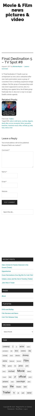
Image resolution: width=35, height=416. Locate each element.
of (15, 377)
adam (28, 346)
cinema (23, 351)
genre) (10, 366)
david (3, 123)
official (22, 376)
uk (18, 393)
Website (4, 191)
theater (18, 387)
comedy (5, 355)
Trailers (11, 119)
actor (22, 346)
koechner (4, 125)
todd (31, 125)
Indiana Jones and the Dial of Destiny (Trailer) (17, 279)
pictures (5, 382)
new (10, 377)
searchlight (20, 382)
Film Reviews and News (10, 313)
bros (16, 351)
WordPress (19, 409)
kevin (4, 371)
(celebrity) (6, 347)
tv (14, 393)
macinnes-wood (13, 125)
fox (4, 366)
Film (26, 360)
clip (29, 351)
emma (11, 123)
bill (11, 351)
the (12, 386)
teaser (5, 387)
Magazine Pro (20, 407)
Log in (26, 409)
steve (29, 381)
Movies (29, 371)
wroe (10, 127)
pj (28, 125)
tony (3, 127)
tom (25, 387)
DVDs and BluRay (8, 309)
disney (26, 355)
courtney (24, 121)
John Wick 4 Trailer (8, 283)
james (21, 366)
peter (30, 377)
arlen (11, 121)
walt (23, 393)
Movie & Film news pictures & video (17, 12)
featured (12, 361)
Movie (21, 371)
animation (5, 351)
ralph (12, 381)
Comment (6, 150)
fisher (22, 123)
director (17, 355)
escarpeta (17, 123)
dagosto (30, 121)
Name (4, 172)
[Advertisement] (17, 38)
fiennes (19, 361)
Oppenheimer (6, 271)
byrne (19, 121)
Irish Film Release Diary (10, 317)
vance (7, 127)
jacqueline (28, 123)
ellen (7, 123)
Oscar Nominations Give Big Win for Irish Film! (17, 275)
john (27, 366)
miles (20, 125)
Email (4, 182)
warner (29, 393)
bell (16, 121)
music (4, 377)
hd (15, 366)
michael (11, 371)
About (4, 296)
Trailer (6, 392)
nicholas (25, 125)
